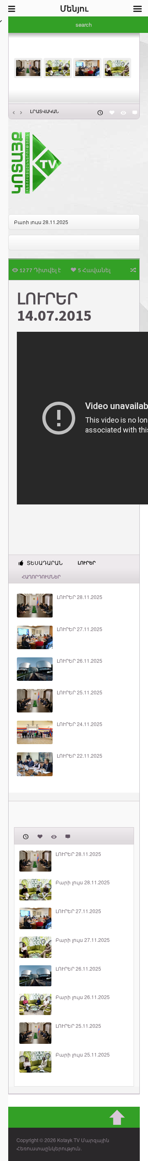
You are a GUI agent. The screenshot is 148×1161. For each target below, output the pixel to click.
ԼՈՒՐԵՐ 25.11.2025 (79, 692)
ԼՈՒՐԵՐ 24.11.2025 (79, 724)
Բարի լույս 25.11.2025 (83, 1054)
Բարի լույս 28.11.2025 (41, 221)
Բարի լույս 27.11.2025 (83, 940)
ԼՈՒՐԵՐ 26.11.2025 (79, 660)
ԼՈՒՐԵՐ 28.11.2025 (79, 597)
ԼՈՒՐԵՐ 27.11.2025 (79, 629)
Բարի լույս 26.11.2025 (83, 997)
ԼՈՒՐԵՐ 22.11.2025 (79, 755)
